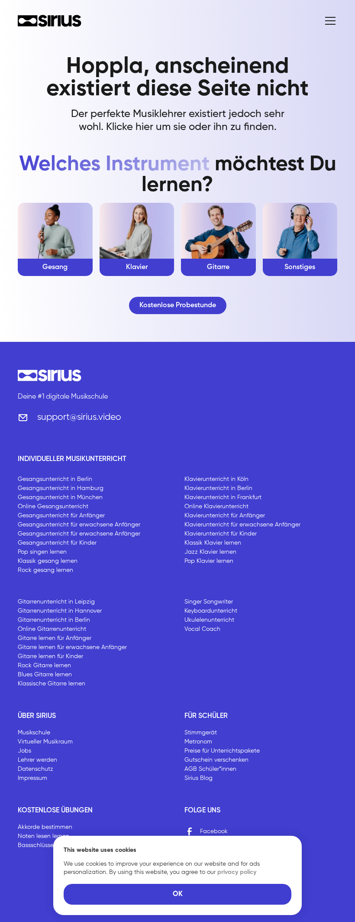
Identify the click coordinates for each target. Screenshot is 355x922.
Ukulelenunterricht (209, 620)
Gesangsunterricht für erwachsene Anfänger (79, 525)
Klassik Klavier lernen (212, 543)
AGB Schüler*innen (210, 769)
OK (178, 894)
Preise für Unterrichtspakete (222, 751)
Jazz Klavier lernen (210, 552)
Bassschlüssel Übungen (50, 845)
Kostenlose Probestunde (177, 305)
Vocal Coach (202, 629)
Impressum (32, 778)
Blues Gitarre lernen (45, 675)
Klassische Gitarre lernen (51, 684)
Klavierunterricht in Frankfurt (222, 497)
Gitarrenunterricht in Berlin (54, 620)
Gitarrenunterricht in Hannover (60, 611)
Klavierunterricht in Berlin (218, 488)
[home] (49, 21)
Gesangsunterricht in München (60, 497)
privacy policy (236, 872)
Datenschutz (35, 769)
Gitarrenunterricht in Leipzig (56, 602)
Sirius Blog (198, 778)
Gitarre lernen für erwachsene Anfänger (72, 647)
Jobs (24, 751)
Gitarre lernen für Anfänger (54, 638)
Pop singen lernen (42, 552)
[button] (328, 20)
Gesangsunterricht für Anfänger (61, 516)
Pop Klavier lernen (208, 561)
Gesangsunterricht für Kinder (57, 543)
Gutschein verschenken (216, 760)
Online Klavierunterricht (216, 506)
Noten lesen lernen (43, 836)
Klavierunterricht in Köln (216, 479)
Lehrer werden (37, 760)
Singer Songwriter (208, 602)
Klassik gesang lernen (47, 561)
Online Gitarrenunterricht (52, 629)
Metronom (198, 742)
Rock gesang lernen (45, 570)
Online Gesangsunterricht (53, 506)
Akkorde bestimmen (45, 827)
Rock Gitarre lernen (44, 665)
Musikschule (34, 733)
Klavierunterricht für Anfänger (224, 516)
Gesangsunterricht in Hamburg (60, 488)
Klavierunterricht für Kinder (220, 534)
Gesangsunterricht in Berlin (55, 479)
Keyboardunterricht (210, 611)
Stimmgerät (200, 733)
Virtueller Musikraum (45, 742)
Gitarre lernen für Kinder (50, 656)
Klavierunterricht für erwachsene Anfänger (242, 525)
